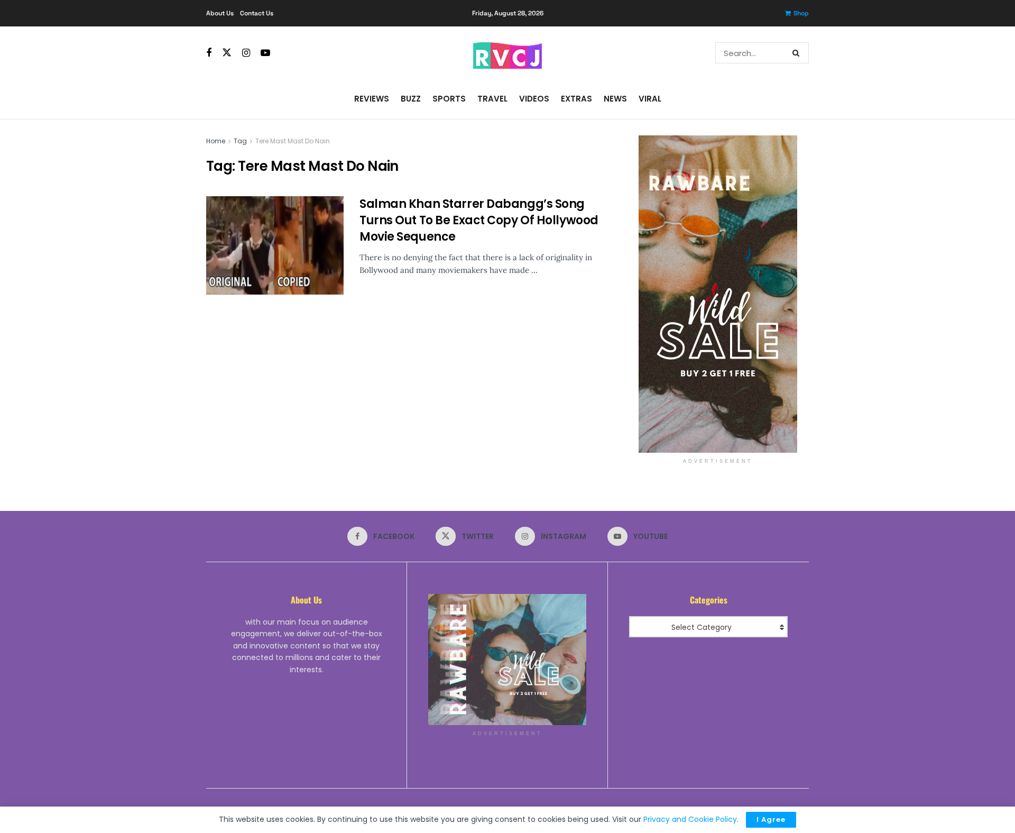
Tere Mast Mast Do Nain (292, 140)
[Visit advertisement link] (717, 294)
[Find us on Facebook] (208, 53)
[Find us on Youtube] (265, 53)
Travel (492, 98)
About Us (220, 13)
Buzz (411, 98)
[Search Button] (798, 52)
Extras (576, 98)
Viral (650, 98)
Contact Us (256, 13)
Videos (534, 98)
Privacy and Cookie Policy (690, 819)
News (615, 98)
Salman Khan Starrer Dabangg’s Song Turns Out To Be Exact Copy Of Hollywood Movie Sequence (478, 220)
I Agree (771, 819)
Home (215, 140)
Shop (801, 13)
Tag (240, 140)
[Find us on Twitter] (227, 53)
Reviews (371, 98)
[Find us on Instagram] (246, 53)
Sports (449, 98)
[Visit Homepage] (507, 53)
